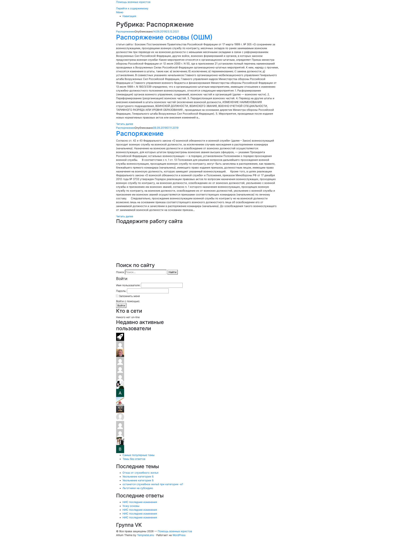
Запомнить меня (129, 296)
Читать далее (124, 123)
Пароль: (121, 290)
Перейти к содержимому (132, 8)
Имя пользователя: (128, 285)
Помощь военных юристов (133, 2)
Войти (121, 305)
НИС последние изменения (140, 502)
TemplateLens (145, 535)
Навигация (129, 16)
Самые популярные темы (139, 455)
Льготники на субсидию (138, 488)
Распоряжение (125, 31)
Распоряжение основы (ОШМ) (164, 37)
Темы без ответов (134, 458)
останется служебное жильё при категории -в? (153, 484)
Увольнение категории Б (138, 476)
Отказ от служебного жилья (140, 472)
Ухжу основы (131, 505)
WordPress (178, 535)
